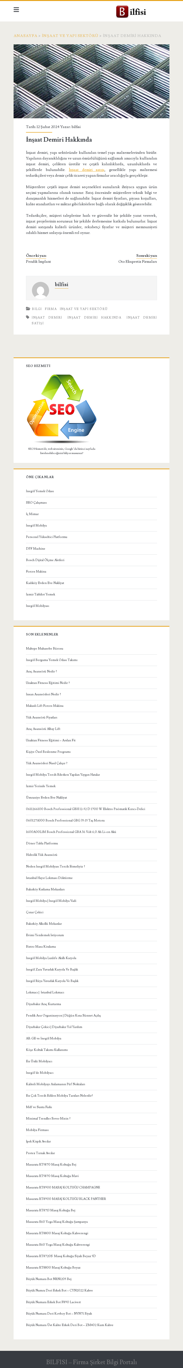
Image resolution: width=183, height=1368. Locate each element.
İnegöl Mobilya (36, 525)
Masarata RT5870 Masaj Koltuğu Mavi (52, 1176)
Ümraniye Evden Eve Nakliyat (46, 798)
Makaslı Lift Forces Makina (44, 706)
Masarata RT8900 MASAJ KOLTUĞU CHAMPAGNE (63, 1187)
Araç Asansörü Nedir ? (41, 671)
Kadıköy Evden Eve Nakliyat (45, 583)
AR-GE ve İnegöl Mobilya (43, 1038)
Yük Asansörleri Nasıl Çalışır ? (46, 763)
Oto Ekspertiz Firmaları (137, 261)
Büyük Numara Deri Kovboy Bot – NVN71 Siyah (59, 1314)
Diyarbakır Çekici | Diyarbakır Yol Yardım (54, 1027)
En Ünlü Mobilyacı (39, 1061)
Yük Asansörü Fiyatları (41, 717)
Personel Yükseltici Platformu (46, 537)
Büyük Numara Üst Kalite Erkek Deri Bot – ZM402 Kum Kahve (69, 1325)
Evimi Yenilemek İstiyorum (45, 935)
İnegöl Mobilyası (37, 606)
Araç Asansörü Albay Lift (43, 729)
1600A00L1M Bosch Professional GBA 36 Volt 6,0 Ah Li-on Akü (71, 832)
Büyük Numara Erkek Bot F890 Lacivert (53, 1302)
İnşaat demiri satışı (87, 169)
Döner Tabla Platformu (42, 843)
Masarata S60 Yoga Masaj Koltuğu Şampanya (57, 1222)
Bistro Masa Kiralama (41, 947)
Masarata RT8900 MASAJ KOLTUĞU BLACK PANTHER (66, 1199)
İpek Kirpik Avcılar (38, 1141)
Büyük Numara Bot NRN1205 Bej (48, 1279)
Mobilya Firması (37, 1130)
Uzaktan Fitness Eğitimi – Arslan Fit (51, 740)
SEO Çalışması (36, 503)
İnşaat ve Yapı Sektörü (70, 35)
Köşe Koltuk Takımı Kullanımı (47, 1050)
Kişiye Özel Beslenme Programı (48, 752)
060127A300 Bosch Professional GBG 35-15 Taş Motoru (65, 820)
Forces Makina (36, 571)
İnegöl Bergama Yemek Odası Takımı (51, 660)
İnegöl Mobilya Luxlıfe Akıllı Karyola (51, 958)
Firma (51, 309)
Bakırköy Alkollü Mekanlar (44, 924)
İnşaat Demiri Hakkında (94, 318)
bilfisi (76, 126)
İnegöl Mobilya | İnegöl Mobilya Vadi (51, 901)
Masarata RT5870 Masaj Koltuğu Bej (51, 1165)
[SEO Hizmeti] (61, 443)
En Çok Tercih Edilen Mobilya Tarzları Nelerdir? (59, 1096)
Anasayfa (25, 35)
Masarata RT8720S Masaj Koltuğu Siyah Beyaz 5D (61, 1256)
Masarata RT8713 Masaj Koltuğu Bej (50, 1210)
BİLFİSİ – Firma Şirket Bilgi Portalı (91, 1362)
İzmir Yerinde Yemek (41, 786)
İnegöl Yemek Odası (40, 491)
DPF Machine (35, 549)
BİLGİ (37, 309)
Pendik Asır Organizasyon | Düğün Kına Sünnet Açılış (63, 1015)
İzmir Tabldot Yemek (40, 594)
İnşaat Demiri (47, 318)
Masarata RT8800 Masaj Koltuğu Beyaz (53, 1268)
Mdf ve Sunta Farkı (39, 1107)
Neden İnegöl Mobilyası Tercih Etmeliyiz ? (55, 866)
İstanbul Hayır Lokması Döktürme (49, 878)
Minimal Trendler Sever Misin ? (48, 1118)
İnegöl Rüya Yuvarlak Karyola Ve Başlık (52, 981)
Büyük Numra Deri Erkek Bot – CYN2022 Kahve (59, 1290)
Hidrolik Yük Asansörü (41, 855)
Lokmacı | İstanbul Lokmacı (45, 992)
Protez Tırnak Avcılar (40, 1153)
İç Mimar (32, 514)
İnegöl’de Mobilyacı (39, 1073)
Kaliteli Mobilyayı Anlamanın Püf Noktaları (55, 1084)
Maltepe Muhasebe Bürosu (44, 648)
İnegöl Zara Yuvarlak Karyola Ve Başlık (52, 969)
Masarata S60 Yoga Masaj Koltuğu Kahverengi (58, 1245)
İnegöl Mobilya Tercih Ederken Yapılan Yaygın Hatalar (63, 775)
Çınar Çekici (34, 912)
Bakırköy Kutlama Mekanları (45, 889)
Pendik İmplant (38, 261)
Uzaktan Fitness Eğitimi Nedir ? (48, 683)
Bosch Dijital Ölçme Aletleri (45, 560)
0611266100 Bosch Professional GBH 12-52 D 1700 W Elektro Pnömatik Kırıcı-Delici (85, 809)
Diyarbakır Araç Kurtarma (43, 1004)
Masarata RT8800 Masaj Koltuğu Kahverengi (57, 1233)
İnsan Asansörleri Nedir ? (43, 694)
